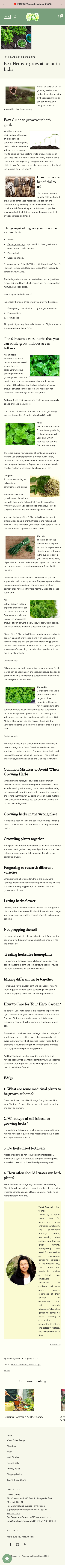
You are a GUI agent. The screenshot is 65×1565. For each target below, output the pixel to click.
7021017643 (50, 1521)
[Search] (15, 16)
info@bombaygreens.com (20, 1521)
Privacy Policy (13, 1468)
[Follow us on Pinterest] (24, 1544)
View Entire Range (16, 1440)
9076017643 (13, 1513)
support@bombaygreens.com (22, 1509)
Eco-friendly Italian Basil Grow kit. (35, 415)
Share (7, 1370)
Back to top (55, 1344)
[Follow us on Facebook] (10, 1544)
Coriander (42, 690)
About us (11, 1446)
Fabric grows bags (16, 244)
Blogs (9, 1451)
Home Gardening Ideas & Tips (19, 57)
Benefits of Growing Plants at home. (23, 1417)
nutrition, (56, 98)
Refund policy (14, 1463)
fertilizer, (48, 283)
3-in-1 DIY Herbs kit (33, 517)
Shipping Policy (14, 1474)
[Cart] (59, 16)
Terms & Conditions (16, 1480)
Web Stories (13, 1457)
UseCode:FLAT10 (45, 4)
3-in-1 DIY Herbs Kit (30, 264)
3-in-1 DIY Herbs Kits (21, 634)
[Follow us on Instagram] (17, 1544)
